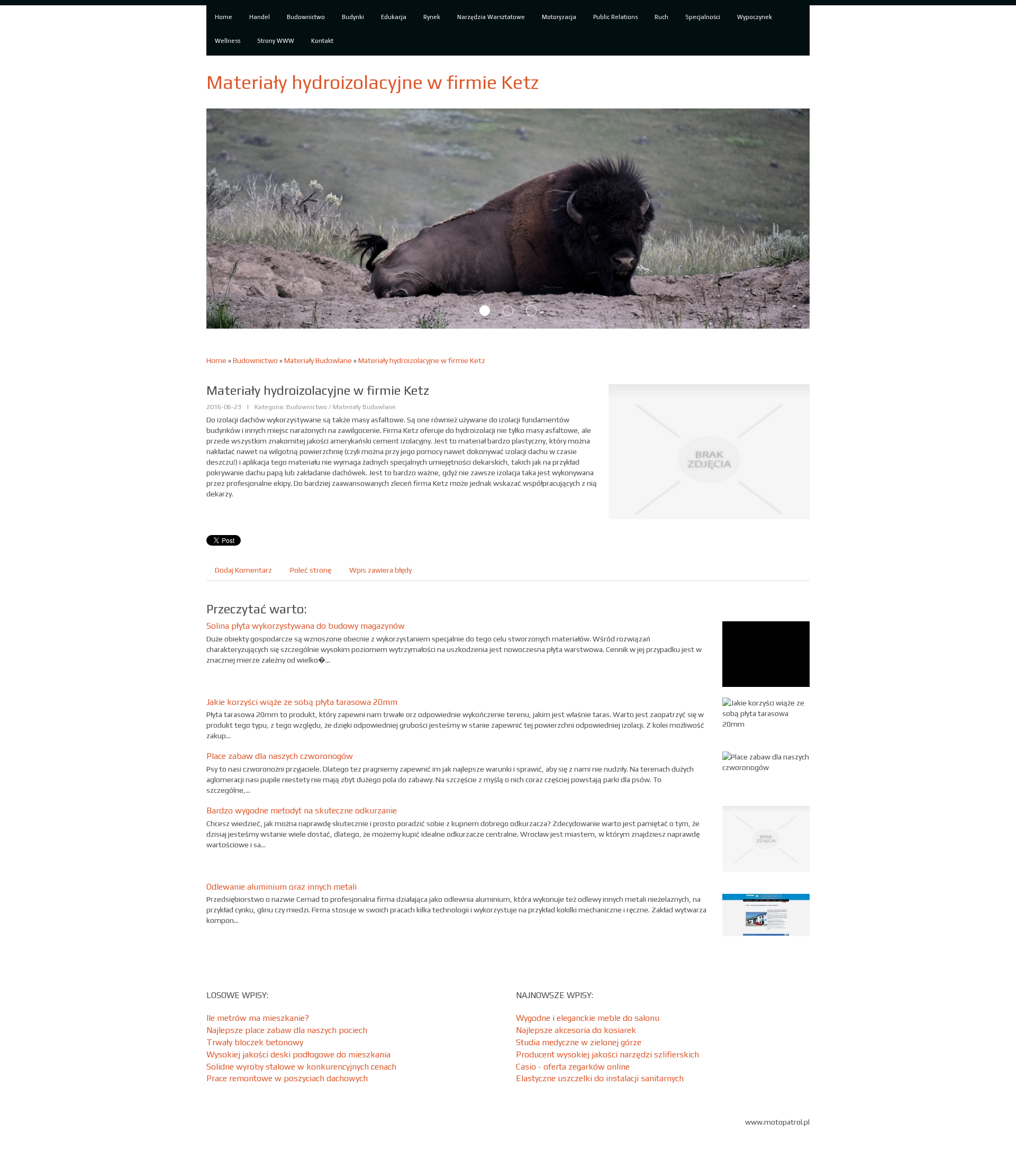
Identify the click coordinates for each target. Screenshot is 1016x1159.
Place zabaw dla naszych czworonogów (279, 756)
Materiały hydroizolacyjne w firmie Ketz (421, 360)
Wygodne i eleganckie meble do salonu (587, 1018)
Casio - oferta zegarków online (573, 1067)
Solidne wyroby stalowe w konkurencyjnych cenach (301, 1067)
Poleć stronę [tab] (310, 570)
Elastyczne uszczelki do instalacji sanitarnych (600, 1078)
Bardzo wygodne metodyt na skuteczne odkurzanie (301, 810)
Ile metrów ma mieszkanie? (257, 1018)
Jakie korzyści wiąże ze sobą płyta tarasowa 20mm (301, 702)
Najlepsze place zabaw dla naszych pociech (286, 1030)
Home (216, 360)
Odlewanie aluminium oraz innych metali (281, 887)
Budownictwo (255, 360)
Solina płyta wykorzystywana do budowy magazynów (305, 626)
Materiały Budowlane (318, 360)
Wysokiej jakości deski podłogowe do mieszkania (298, 1054)
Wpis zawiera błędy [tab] (380, 570)
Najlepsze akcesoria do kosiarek (576, 1030)
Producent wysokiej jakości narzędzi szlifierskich (607, 1054)
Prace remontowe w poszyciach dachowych (287, 1078)
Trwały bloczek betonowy (254, 1042)
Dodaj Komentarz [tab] (243, 570)
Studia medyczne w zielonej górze (578, 1042)
